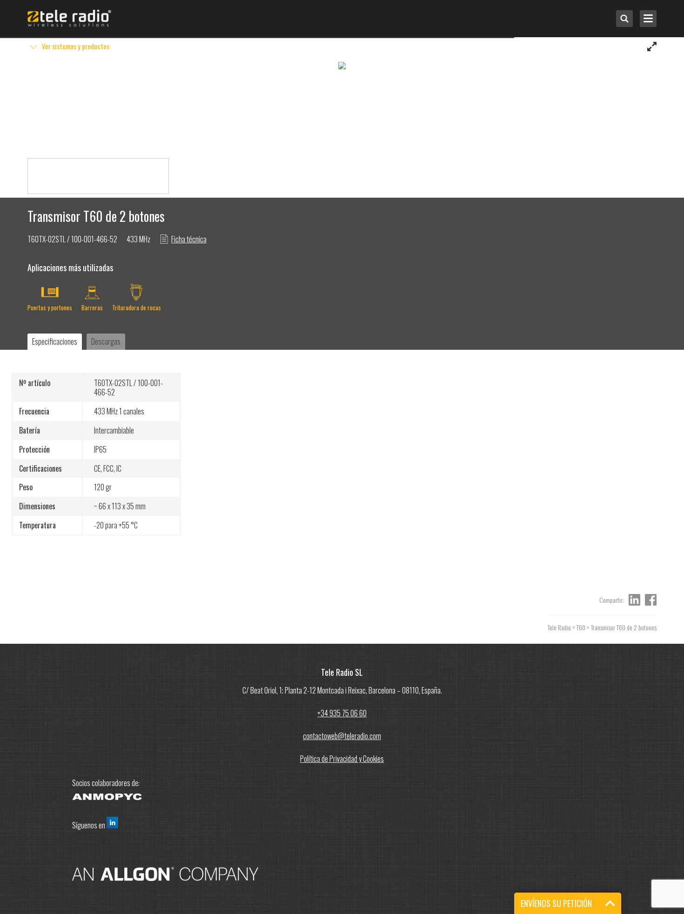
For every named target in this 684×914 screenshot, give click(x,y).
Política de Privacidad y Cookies (342, 758)
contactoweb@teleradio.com (342, 735)
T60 (581, 627)
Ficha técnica (189, 239)
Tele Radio (559, 627)
